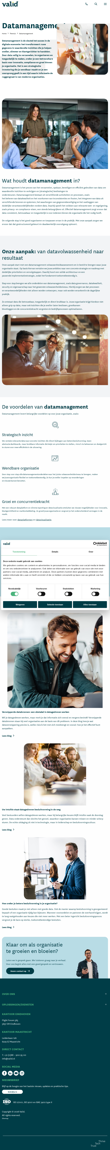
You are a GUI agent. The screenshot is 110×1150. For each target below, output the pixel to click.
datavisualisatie (43, 519)
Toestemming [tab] (19, 551)
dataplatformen (25, 519)
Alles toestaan (90, 604)
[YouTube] (16, 1073)
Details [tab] (55, 551)
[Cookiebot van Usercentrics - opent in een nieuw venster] (95, 544)
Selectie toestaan (55, 604)
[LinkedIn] (10, 1073)
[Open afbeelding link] (55, 660)
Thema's (13, 33)
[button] (20, 971)
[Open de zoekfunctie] (96, 4)
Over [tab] (91, 551)
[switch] (41, 594)
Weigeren (20, 604)
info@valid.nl (8, 1058)
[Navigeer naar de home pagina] (10, 4)
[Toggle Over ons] (55, 994)
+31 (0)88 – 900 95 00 (15, 1054)
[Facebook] (4, 1073)
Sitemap (5, 1118)
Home (4, 33)
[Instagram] (22, 1073)
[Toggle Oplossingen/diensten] (55, 1004)
